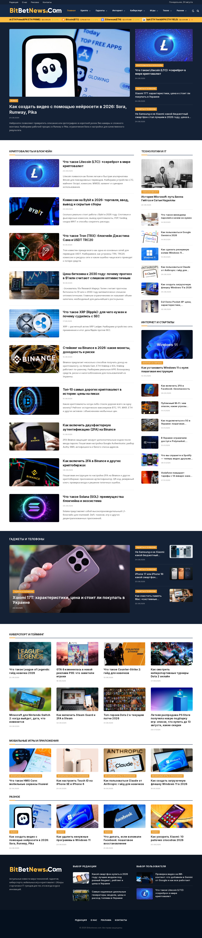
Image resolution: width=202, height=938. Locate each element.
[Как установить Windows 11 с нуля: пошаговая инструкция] (167, 344)
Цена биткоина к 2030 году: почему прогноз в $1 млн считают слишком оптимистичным (97, 276)
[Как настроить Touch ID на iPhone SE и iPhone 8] (77, 760)
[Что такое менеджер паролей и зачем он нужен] (149, 219)
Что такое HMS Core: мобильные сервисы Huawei (28, 782)
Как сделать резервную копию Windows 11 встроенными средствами (176, 251)
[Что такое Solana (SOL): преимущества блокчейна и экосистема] (34, 508)
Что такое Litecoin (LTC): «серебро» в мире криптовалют (160, 72)
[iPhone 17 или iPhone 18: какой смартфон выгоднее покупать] (181, 573)
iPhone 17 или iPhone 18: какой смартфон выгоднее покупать (149, 575)
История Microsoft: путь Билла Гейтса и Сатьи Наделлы (162, 198)
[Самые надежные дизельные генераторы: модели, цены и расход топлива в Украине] (81, 895)
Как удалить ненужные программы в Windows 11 (73, 838)
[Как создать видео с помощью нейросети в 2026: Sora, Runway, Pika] (69, 63)
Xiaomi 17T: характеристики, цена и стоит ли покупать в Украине (162, 95)
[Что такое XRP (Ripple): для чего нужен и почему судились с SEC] (34, 323)
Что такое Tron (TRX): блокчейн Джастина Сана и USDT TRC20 (96, 238)
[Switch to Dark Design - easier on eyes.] (193, 11)
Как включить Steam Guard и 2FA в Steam (75, 717)
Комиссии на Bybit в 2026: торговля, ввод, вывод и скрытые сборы (96, 202)
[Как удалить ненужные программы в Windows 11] (77, 816)
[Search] (197, 10)
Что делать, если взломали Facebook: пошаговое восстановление (122, 840)
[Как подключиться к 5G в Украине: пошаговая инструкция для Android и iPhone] (149, 425)
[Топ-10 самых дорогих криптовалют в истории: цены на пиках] (34, 401)
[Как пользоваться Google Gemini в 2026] (149, 236)
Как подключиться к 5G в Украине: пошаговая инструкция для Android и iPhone (176, 422)
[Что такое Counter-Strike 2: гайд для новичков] (125, 654)
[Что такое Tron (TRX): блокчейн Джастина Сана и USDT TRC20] (34, 247)
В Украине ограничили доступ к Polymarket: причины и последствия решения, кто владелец (175, 439)
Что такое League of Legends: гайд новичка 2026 (29, 671)
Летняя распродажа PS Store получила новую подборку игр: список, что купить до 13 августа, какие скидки (171, 720)
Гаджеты (100, 10)
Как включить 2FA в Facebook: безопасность (175, 387)
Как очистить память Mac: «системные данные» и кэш (148, 597)
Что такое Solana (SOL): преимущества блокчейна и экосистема (93, 499)
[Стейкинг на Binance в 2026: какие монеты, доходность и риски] (34, 359)
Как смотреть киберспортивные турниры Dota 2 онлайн (170, 673)
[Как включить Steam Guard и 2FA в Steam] (77, 699)
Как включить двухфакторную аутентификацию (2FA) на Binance (89, 427)
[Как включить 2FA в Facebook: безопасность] (149, 390)
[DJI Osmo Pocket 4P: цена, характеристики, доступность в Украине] (149, 306)
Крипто (84, 10)
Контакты (47, 2)
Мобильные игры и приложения (25, 776)
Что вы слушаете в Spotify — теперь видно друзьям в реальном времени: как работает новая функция (177, 457)
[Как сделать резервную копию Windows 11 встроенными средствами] (149, 254)
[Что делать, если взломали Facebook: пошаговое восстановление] (125, 816)
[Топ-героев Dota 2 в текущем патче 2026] (125, 699)
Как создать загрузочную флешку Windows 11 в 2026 (176, 286)
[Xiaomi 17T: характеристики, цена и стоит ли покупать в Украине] (69, 579)
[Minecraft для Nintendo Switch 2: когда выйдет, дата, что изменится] (30, 699)
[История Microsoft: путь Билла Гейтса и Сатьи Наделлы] (167, 173)
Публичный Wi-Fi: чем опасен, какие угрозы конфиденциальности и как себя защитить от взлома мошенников (174, 405)
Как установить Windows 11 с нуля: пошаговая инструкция (165, 369)
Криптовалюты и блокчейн (149, 65)
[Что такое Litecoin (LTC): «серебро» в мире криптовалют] (164, 45)
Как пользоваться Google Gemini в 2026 (176, 234)
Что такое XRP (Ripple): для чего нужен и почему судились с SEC (95, 314)
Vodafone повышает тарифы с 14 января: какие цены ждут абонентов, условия (176, 474)
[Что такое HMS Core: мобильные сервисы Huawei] (30, 760)
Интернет (117, 10)
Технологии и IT (150, 192)
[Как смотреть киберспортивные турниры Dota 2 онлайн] (172, 654)
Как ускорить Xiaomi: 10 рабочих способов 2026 (167, 838)
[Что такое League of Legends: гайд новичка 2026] (30, 654)
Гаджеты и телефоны (146, 88)
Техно (166, 10)
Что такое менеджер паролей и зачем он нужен (176, 216)
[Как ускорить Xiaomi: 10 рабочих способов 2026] (172, 816)
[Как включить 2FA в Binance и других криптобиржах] (34, 472)
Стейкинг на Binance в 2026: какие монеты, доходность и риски (96, 350)
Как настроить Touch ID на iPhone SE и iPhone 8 (74, 782)
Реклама (35, 2)
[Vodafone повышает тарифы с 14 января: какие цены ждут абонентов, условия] (149, 477)
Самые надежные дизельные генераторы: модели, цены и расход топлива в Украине (109, 894)
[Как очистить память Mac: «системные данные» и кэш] (181, 595)
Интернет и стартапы (152, 363)
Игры (152, 10)
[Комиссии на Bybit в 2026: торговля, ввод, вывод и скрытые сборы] (34, 211)
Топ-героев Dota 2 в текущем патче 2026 (124, 717)
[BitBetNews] (35, 11)
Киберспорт (136, 10)
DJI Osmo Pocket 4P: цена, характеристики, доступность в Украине (176, 303)
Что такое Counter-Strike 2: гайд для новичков (122, 671)
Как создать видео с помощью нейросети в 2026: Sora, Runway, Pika (68, 109)
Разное (180, 10)
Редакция (13, 2)
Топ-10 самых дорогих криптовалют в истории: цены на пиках (92, 392)
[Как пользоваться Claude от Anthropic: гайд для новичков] (149, 271)
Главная (71, 10)
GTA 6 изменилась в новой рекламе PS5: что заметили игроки (75, 673)
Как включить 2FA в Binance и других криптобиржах (92, 463)
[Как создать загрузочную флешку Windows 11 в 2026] (149, 289)
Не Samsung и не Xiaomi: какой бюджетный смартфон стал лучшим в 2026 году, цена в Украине (162, 115)
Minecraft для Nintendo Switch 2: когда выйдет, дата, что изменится (29, 718)
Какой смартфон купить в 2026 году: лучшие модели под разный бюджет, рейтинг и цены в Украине (110, 879)
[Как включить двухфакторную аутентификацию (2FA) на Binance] (34, 436)
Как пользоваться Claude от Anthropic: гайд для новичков (175, 269)
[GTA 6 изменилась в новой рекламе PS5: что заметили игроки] (77, 654)
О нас (24, 2)
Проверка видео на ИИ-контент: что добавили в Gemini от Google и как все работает (174, 877)
